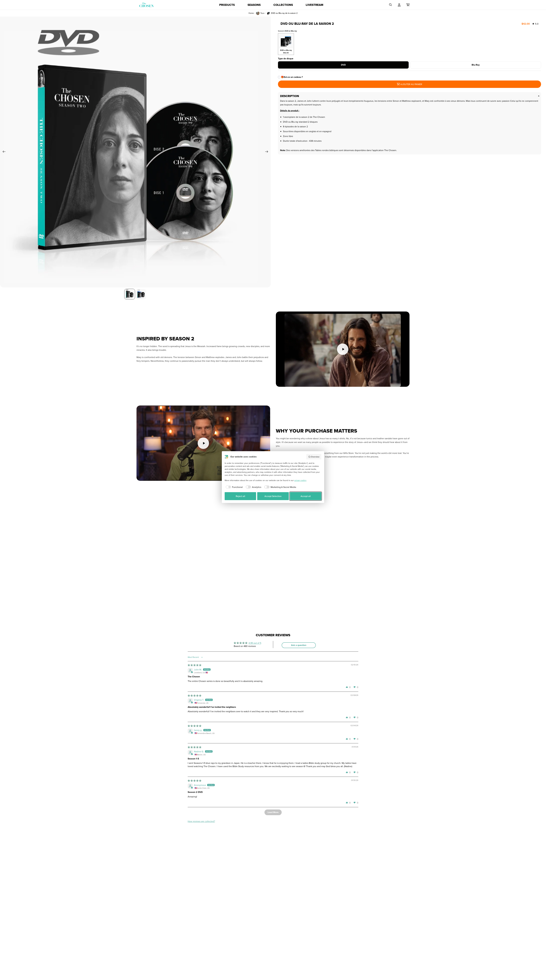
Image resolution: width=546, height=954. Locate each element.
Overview (315, 456)
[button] (347, 687)
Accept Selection (273, 496)
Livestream (314, 5)
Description (289, 96)
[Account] (399, 4)
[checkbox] (234, 487)
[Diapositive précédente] (3, 152)
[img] (194, 665)
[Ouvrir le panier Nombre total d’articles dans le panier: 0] (408, 5)
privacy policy (300, 480)
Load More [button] (273, 812)
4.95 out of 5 (255, 642)
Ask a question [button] (298, 645)
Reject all (240, 496)
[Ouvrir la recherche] (390, 5)
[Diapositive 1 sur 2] (130, 294)
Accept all (306, 496)
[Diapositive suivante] (267, 152)
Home (251, 13)
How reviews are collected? (201, 821)
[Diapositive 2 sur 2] (141, 294)
